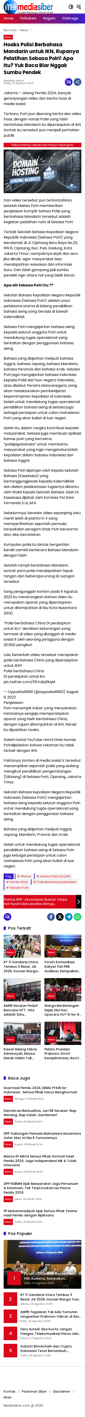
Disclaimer (61, 1391)
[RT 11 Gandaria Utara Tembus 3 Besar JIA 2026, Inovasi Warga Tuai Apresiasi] (22, 946)
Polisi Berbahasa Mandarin (56, 882)
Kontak (9, 1391)
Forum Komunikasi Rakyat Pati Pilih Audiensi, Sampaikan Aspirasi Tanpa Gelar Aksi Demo (62, 966)
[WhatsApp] (77, 917)
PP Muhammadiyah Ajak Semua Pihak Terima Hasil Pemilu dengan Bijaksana (40, 1213)
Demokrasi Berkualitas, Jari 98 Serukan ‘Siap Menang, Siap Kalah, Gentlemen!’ (40, 1112)
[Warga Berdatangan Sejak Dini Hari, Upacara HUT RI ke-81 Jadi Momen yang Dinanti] (63, 989)
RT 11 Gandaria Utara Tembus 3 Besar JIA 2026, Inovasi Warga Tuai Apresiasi (21, 966)
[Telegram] (69, 917)
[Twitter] (60, 917)
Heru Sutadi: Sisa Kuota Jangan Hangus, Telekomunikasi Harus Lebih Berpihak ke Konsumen (50, 1331)
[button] (71, 6)
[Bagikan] (77, 82)
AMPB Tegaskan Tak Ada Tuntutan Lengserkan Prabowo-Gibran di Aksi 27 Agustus (50, 1314)
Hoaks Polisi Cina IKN (55, 876)
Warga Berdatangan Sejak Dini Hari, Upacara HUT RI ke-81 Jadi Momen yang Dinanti (62, 1010)
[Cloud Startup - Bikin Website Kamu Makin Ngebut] (42, 171)
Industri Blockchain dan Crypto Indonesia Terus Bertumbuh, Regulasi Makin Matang (46, 1348)
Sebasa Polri (19, 887)
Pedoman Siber (34, 1391)
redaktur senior (14, 81)
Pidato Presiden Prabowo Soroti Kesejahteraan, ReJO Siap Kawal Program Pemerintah (61, 1054)
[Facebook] (51, 917)
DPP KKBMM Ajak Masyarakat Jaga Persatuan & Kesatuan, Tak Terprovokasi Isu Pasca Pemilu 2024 (41, 1188)
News (8, 37)
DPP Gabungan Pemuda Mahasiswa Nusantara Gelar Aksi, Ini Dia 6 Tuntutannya (42, 1135)
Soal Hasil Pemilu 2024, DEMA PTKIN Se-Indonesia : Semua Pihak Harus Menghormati (40, 1090)
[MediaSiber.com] (28, 6)
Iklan (8, 1397)
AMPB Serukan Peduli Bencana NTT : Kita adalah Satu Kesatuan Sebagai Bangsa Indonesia (20, 1010)
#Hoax (26, 876)
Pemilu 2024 (19, 882)
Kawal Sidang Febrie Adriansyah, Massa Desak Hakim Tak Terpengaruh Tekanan (20, 1054)
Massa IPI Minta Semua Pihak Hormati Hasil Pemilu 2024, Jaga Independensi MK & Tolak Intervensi (40, 1160)
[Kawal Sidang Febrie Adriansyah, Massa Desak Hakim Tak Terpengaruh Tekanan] (22, 1033)
